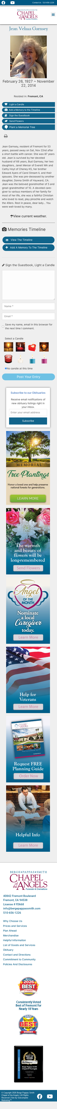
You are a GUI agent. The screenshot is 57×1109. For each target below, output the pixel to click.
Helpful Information (14, 940)
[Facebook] (40, 1096)
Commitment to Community (19, 959)
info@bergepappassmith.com (21, 908)
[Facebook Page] (5, 3)
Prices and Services (15, 925)
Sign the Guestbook (19, 115)
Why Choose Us (12, 921)
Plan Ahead (10, 930)
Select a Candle (14, 338)
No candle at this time (20, 368)
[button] (53, 14)
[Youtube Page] (14, 3)
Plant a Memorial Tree (22, 127)
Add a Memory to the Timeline (24, 109)
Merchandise (11, 935)
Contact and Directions (17, 954)
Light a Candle (16, 104)
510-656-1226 (12, 912)
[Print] (6, 135)
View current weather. (30, 216)
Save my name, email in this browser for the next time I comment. (28, 326)
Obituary (8, 949)
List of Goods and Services (19, 945)
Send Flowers (16, 121)
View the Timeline (21, 239)
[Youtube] (51, 1096)
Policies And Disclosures (17, 964)
